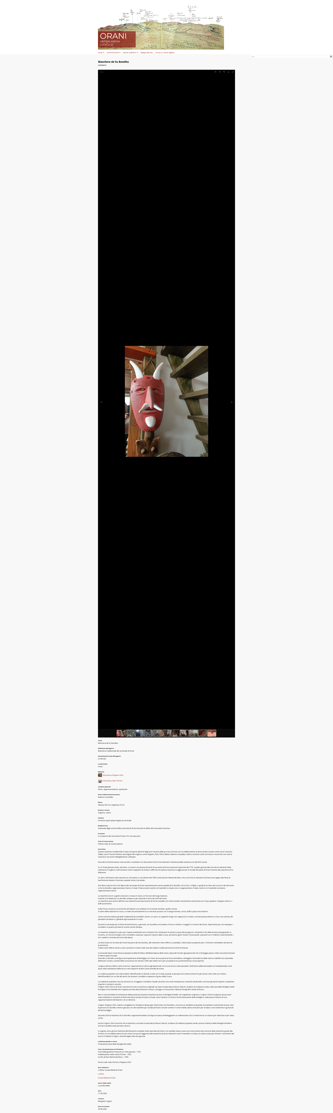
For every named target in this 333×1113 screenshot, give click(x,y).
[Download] (228, 72)
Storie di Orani (113, 52)
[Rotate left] (220, 72)
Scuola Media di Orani (107, 1078)
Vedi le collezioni (129, 52)
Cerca (331, 56)
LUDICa (101, 1074)
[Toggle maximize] (233, 72)
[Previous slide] (101, 402)
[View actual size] (224, 72)
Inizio (100, 52)
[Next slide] (231, 402)
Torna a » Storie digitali (164, 52)
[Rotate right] (215, 72)
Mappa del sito (147, 52)
